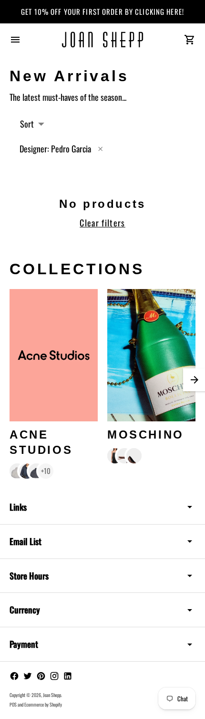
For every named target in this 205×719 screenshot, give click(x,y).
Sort (27, 124)
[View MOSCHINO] (151, 355)
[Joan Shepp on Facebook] (14, 676)
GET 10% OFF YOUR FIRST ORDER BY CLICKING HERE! (102, 11)
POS (13, 704)
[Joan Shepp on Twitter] (27, 676)
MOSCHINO (145, 434)
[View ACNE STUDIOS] (54, 355)
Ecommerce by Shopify (43, 704)
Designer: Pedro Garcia (55, 148)
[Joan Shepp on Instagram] (54, 676)
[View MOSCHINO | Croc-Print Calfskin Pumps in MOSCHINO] (134, 455)
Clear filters (102, 222)
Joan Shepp (52, 694)
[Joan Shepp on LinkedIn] (67, 676)
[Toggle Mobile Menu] (15, 39)
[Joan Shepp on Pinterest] (41, 676)
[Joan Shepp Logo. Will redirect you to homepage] (103, 40)
